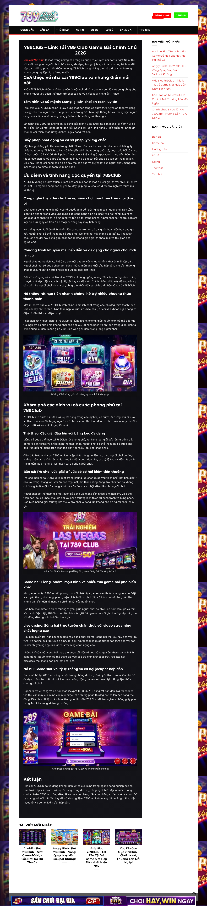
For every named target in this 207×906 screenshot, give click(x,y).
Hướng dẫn (26, 29)
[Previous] (18, 854)
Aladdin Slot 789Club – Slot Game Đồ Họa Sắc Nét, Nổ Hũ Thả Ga (32, 855)
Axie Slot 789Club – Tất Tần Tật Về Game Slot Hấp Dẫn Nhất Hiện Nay (96, 857)
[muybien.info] (39, 15)
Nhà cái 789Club (33, 60)
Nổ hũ (80, 29)
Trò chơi (145, 29)
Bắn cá (44, 29)
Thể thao (62, 29)
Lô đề (94, 29)
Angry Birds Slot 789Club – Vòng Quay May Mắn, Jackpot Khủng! (64, 854)
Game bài (126, 29)
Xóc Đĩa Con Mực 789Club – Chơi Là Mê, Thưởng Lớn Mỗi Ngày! (128, 855)
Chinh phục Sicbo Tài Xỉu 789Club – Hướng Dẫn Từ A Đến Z (169, 113)
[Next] (142, 854)
